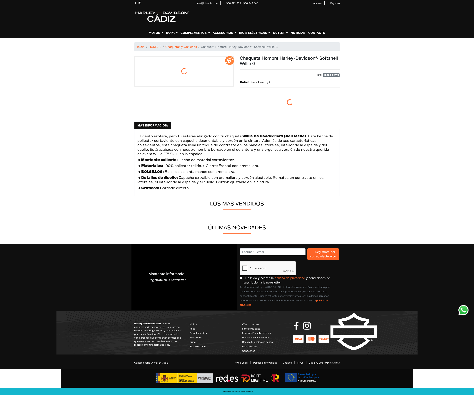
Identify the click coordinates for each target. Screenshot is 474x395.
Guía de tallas (249, 346)
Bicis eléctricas (197, 346)
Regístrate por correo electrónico (324, 254)
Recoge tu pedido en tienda (257, 341)
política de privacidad (290, 278)
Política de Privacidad (265, 362)
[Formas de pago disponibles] (311, 338)
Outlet (192, 341)
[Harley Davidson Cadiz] (162, 16)
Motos (193, 324)
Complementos (198, 333)
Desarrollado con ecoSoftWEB (238, 391)
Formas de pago (251, 328)
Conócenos (248, 350)
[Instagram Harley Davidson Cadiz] (139, 3)
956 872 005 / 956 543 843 (242, 3)
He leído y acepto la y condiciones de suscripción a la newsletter (291, 280)
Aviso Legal (241, 362)
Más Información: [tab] (152, 125)
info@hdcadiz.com (207, 3)
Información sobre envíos (256, 333)
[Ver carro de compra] (338, 17)
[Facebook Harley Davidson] (135, 3)
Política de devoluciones (255, 337)
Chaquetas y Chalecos (181, 47)
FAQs (300, 362)
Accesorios (195, 337)
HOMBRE (155, 47)
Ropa (192, 328)
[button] (156, 32)
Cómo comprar (250, 324)
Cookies (287, 362)
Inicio (141, 47)
